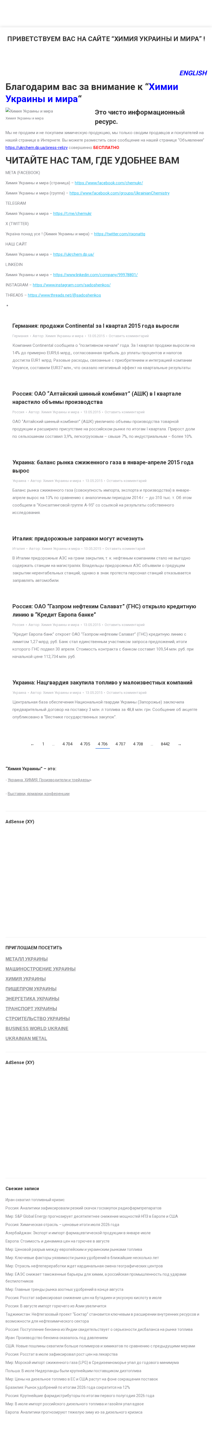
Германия (20, 336)
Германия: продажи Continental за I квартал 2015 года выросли (95, 325)
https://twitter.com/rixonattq (119, 233)
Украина (19, 481)
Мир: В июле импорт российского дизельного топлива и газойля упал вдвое (75, 1404)
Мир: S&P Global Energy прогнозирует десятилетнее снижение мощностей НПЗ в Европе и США (92, 1216)
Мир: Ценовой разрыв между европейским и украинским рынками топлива (74, 1249)
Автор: (58, 336)
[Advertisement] (100, 12)
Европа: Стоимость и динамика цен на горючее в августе (58, 1241)
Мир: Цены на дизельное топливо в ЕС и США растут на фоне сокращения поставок (82, 1379)
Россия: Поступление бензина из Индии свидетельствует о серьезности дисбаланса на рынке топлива (99, 1329)
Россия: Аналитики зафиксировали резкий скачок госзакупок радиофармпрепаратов (83, 1208)
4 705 (85, 744)
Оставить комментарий (129, 336)
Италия (18, 549)
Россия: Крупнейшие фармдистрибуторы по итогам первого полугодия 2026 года (80, 1395)
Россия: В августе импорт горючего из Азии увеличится (56, 1306)
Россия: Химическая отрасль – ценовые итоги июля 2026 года (62, 1224)
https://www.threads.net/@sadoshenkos (64, 295)
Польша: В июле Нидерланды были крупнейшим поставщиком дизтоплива (73, 1371)
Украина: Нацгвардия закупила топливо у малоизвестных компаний (102, 682)
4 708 (138, 744)
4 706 (103, 744)
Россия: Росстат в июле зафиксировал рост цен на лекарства (62, 1354)
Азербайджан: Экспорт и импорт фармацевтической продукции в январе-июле (78, 1233)
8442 (165, 744)
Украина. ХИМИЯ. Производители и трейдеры (49, 780)
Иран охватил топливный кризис (35, 1200)
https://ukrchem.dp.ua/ (73, 254)
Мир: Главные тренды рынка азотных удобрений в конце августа (64, 1289)
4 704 (67, 744)
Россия (18, 412)
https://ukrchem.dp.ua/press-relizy (37, 147)
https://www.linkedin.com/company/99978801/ (95, 274)
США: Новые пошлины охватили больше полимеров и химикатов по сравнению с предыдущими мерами (100, 1346)
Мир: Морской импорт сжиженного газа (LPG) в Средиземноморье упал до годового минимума (92, 1362)
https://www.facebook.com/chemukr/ (109, 182)
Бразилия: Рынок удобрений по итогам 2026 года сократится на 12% (68, 1387)
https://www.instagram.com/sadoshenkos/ (72, 284)
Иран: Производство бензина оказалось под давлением (57, 1338)
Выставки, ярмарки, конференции (39, 793)
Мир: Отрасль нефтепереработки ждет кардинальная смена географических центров (84, 1266)
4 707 (120, 744)
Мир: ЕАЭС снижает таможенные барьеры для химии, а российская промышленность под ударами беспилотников (96, 1277)
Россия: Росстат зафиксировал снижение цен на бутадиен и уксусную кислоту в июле (84, 1298)
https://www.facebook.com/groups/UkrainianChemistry (119, 193)
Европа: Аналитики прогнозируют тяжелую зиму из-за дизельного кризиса (74, 1412)
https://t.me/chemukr (72, 213)
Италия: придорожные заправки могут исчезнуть (78, 538)
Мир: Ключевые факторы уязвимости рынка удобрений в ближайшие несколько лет (82, 1258)
